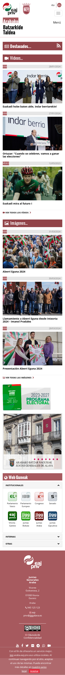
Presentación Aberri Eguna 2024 (22, 368)
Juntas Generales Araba (32, 579)
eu (53, 5)
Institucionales (14, 485)
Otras (9, 543)
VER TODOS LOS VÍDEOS (17, 212)
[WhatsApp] (43, 645)
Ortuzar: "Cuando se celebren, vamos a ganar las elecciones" (31, 155)
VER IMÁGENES (19, 262)
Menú (57, 22)
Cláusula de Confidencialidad (33, 636)
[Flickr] (32, 645)
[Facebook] (22, 645)
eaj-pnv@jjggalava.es (32, 614)
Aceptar (34, 671)
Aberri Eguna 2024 (14, 271)
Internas (11, 536)
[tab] (32, 485)
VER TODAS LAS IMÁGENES (18, 377)
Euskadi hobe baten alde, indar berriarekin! (30, 106)
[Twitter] (27, 645)
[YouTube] (17, 645)
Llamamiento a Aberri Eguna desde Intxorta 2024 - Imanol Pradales (30, 320)
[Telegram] (38, 645)
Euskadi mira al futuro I (17, 203)
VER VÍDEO (13, 97)
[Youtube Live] (49, 645)
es (59, 5)
